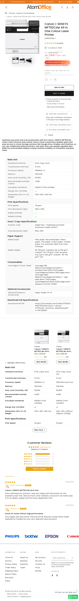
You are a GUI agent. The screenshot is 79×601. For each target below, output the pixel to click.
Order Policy (10, 567)
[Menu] (6, 7)
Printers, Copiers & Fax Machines (21, 13)
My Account (40, 557)
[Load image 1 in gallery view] (15, 60)
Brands (38, 571)
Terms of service (12, 596)
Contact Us (40, 564)
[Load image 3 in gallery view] (29, 60)
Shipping (48, 65)
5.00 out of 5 (45, 447)
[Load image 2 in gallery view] (22, 60)
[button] (62, 7)
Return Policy (11, 574)
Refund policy (12, 594)
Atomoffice (14, 591)
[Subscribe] (72, 558)
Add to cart (59, 87)
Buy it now (59, 93)
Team (22, 567)
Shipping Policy (11, 571)
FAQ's (37, 567)
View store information (55, 107)
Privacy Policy (11, 564)
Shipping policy (25, 596)
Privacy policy (23, 594)
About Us (24, 557)
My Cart (38, 561)
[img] (10, 482)
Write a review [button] (39, 469)
